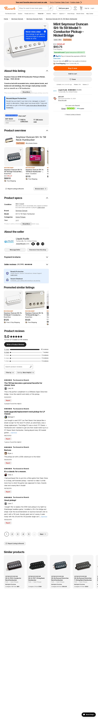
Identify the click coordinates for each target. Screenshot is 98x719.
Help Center (89, 13)
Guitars (20, 13)
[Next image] (42, 156)
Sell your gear (64, 8)
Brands (49, 13)
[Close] (45, 31)
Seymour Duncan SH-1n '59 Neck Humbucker (31, 138)
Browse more (39, 189)
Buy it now (72, 68)
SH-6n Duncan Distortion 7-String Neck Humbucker (83, 579)
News (54, 13)
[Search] (50, 8)
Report (8, 400)
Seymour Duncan (21, 211)
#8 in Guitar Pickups (31, 143)
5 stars (6, 349)
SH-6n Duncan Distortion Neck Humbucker (60, 579)
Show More (26, 92)
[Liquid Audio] (9, 241)
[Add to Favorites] (45, 26)
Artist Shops (71, 13)
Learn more (41, 207)
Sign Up (87, 8)
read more (14, 432)
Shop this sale (62, 100)
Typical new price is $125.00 (68, 52)
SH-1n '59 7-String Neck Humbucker (36, 579)
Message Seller (15, 250)
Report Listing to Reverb (73, 114)
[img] (72, 90)
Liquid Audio (62, 90)
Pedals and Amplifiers (31, 13)
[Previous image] (28, 156)
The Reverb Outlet (10, 13)
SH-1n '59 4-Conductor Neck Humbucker (13, 579)
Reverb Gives (80, 13)
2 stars (6, 358)
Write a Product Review (15, 344)
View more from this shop (37, 250)
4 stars (6, 352)
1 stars (6, 361)
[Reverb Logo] (9, 8)
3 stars (6, 355)
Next (41, 534)
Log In (92, 8)
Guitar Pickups (20, 217)
